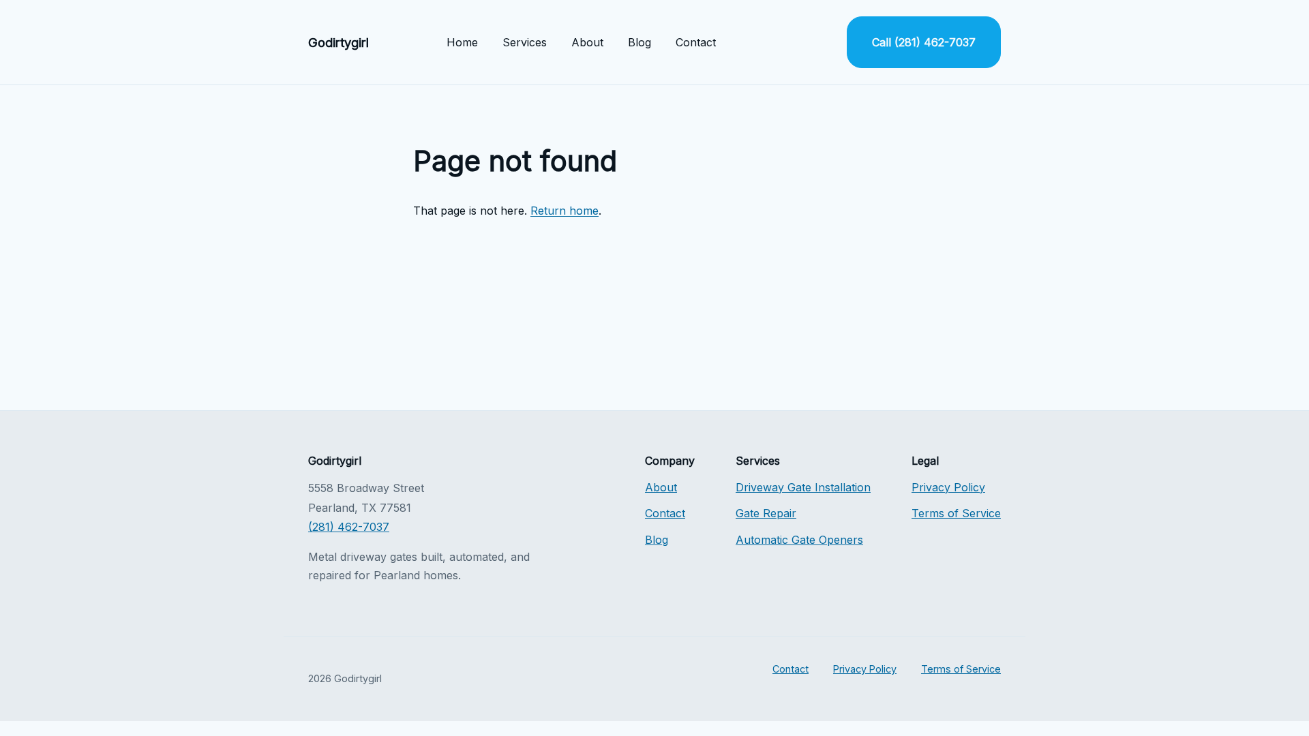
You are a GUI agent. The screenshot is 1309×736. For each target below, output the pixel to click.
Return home (564, 210)
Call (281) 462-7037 (924, 42)
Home (462, 42)
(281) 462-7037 (348, 527)
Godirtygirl (338, 42)
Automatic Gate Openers (799, 540)
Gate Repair (766, 513)
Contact (696, 42)
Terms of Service (956, 513)
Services (524, 42)
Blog (639, 42)
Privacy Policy (948, 487)
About (587, 42)
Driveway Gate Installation (803, 487)
